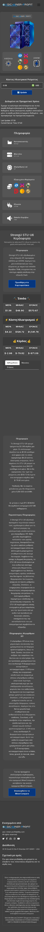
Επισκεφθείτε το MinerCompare (22, 792)
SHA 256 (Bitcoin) (11, 918)
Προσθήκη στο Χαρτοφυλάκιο (22, 283)
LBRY (9, 922)
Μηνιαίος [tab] (25, 363)
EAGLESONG (10, 920)
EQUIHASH (19, 920)
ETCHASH (27, 920)
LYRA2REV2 (16, 922)
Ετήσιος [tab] (10, 367)
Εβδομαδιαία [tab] (12, 363)
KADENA (35, 920)
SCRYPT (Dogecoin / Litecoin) (28, 918)
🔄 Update (22, 92)
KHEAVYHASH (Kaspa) (29, 922)
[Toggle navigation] (39, 4)
